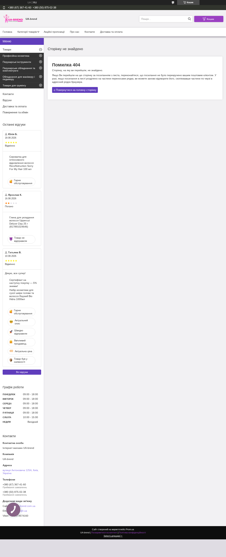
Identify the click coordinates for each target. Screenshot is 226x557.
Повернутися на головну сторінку (76, 89)
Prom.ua (130, 529)
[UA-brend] (13, 18)
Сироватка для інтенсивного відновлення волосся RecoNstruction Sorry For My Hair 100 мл (21, 162)
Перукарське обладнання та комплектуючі (19, 69)
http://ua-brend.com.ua (22, 506)
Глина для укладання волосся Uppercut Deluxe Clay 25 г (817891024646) (21, 222)
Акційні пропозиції (54, 31)
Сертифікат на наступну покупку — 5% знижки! (23, 283)
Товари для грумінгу (14, 85)
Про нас (74, 31)
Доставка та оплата (111, 31)
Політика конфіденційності (132, 532)
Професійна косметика (16, 55)
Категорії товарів (27, 31)
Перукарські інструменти (17, 62)
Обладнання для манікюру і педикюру (19, 78)
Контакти (90, 31)
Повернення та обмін (15, 112)
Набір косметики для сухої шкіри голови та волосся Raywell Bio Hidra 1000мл (21, 295)
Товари (7, 49)
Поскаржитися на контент (104, 532)
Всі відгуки (22, 372)
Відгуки (7, 100)
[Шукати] (189, 19)
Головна (7, 31)
